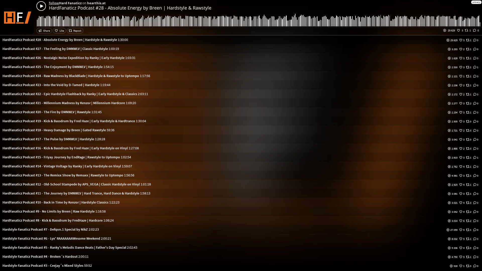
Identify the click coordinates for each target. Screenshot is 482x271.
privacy (476, 2)
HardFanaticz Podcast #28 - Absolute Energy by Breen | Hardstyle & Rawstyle (130, 8)
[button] (241, 39)
